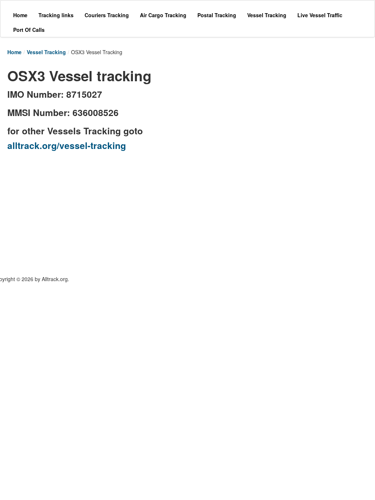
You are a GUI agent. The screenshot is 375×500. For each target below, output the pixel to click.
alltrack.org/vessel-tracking (66, 145)
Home (14, 52)
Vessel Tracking (46, 52)
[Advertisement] (267, 110)
